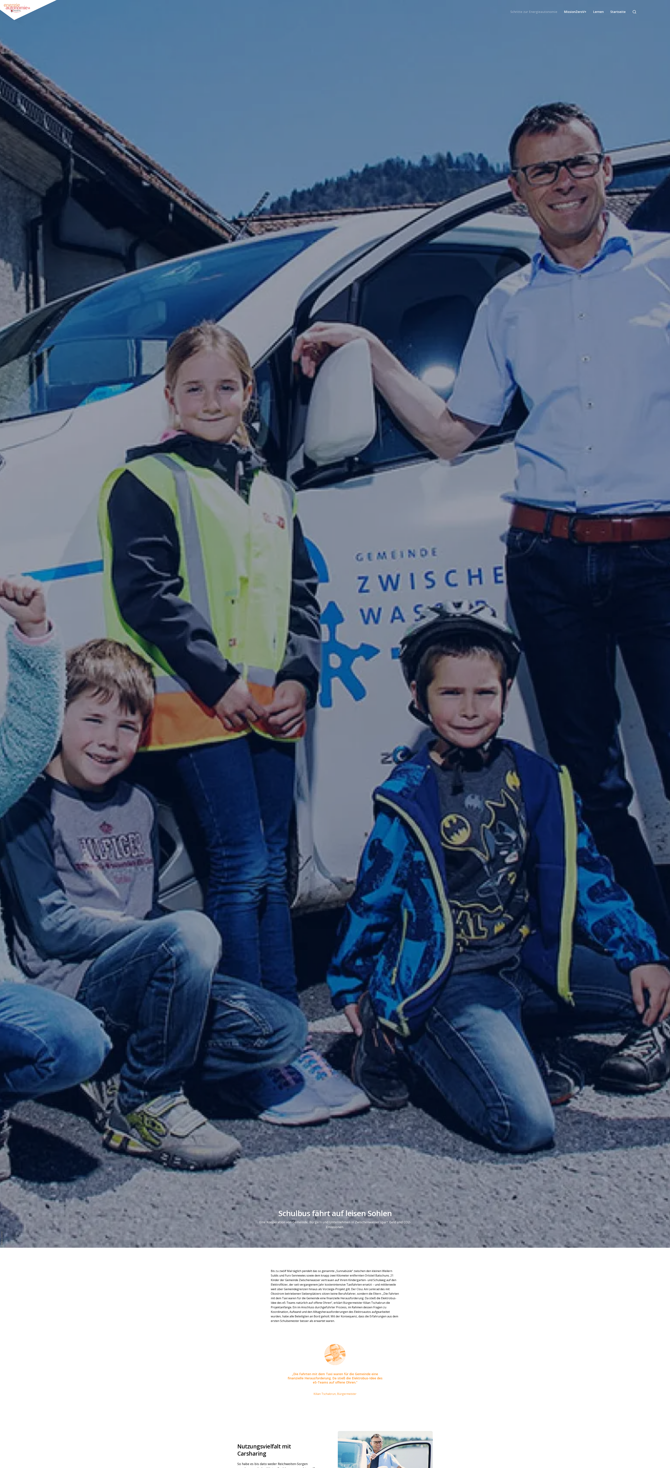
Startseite (618, 12)
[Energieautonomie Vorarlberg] (29, 14)
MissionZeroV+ (575, 12)
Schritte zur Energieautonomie (533, 12)
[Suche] (634, 12)
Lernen (598, 12)
